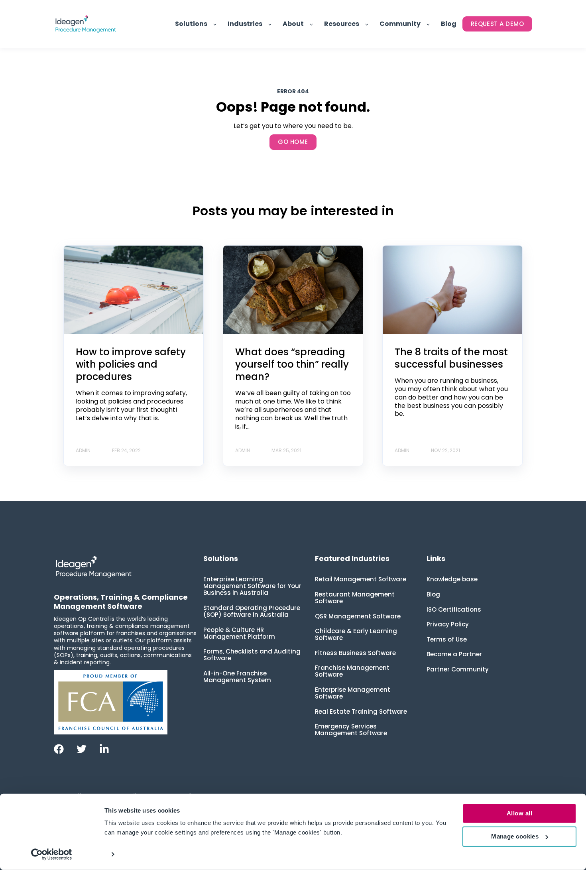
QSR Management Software (358, 616)
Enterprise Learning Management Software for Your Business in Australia (252, 586)
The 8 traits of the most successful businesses (451, 358)
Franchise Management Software (352, 671)
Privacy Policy (448, 624)
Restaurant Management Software (355, 597)
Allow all (519, 813)
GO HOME (293, 142)
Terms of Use (447, 639)
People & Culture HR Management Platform (239, 633)
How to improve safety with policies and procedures (131, 364)
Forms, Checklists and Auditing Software (252, 654)
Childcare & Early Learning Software (356, 634)
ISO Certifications (454, 609)
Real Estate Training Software (361, 711)
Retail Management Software (360, 579)
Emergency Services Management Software (351, 729)
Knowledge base (452, 579)
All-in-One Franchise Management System (237, 676)
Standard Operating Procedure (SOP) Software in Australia (251, 611)
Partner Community (458, 669)
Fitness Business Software (355, 653)
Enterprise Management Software (352, 693)
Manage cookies (515, 836)
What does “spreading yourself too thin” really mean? (292, 364)
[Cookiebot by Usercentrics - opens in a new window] (52, 854)
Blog (433, 594)
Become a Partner (454, 654)
